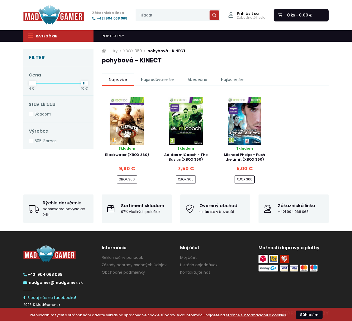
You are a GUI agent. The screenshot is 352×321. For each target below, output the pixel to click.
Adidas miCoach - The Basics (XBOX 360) (186, 157)
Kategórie (46, 36)
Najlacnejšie (232, 79)
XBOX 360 (132, 51)
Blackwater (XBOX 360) (127, 154)
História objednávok (199, 265)
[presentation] (178, 15)
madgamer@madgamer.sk (55, 282)
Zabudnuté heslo (251, 17)
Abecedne (197, 79)
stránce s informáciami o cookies (256, 315)
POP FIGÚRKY (113, 36)
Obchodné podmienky (123, 272)
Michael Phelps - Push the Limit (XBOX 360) (244, 157)
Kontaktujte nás (195, 272)
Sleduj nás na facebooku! (52, 297)
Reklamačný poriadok (122, 257)
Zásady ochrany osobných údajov (134, 265)
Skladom (43, 114)
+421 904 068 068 (112, 18)
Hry (115, 51)
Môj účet (188, 257)
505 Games (46, 141)
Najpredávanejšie (157, 79)
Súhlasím (309, 314)
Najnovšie (118, 79)
